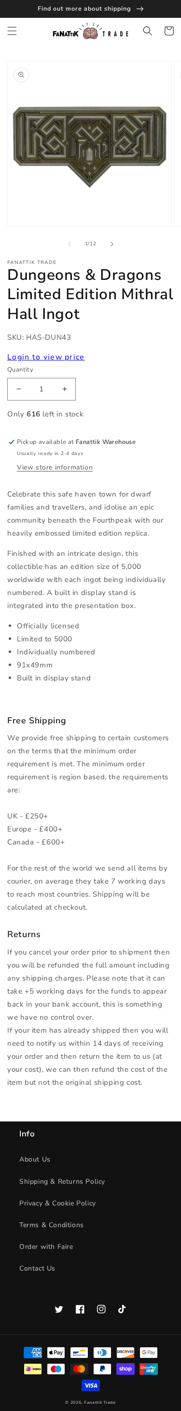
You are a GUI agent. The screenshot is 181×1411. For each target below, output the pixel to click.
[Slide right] (112, 244)
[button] (12, 31)
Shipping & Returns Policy (62, 1181)
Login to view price (46, 357)
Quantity (20, 369)
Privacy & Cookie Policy (57, 1203)
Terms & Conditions (51, 1225)
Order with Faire (46, 1246)
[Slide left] (69, 244)
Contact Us (37, 1268)
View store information (55, 467)
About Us (35, 1159)
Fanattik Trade (100, 1402)
